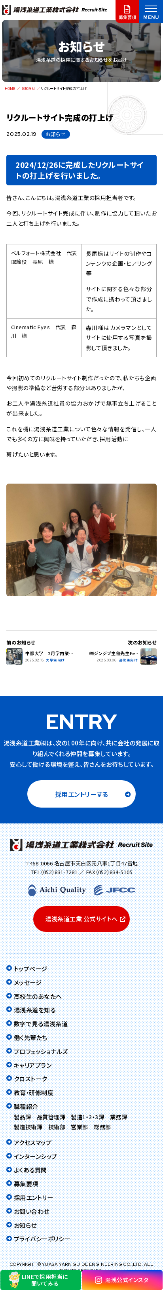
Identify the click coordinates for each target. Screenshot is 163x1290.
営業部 (79, 1127)
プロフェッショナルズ (41, 1051)
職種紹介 (26, 1106)
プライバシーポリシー (42, 1238)
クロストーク (30, 1078)
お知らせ (28, 88)
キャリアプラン (32, 1065)
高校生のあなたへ (38, 996)
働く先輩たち (30, 1037)
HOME (10, 88)
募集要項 (26, 1183)
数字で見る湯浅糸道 (41, 1023)
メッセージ (28, 982)
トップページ (30, 968)
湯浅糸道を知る (34, 1009)
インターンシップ (35, 1156)
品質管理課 (51, 1117)
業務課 (118, 1117)
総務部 (102, 1127)
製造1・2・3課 (87, 1117)
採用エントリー (33, 1197)
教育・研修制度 (33, 1092)
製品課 (22, 1117)
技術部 (57, 1127)
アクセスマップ (32, 1142)
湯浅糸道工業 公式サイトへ (81, 919)
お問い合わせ (31, 1211)
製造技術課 (28, 1127)
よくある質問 (30, 1169)
